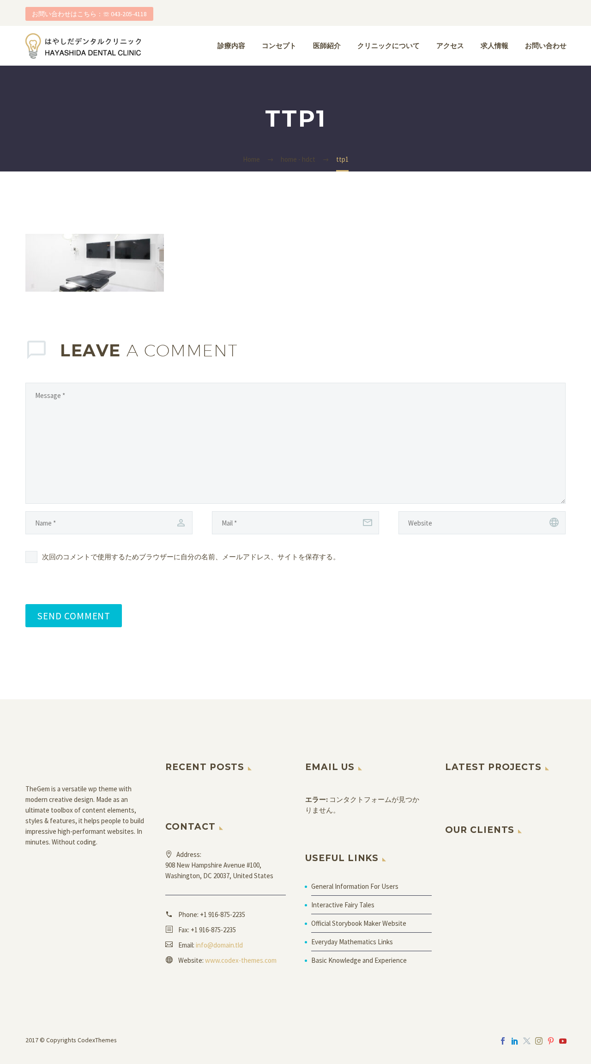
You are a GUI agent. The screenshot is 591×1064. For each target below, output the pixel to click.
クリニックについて (388, 45)
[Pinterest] (551, 1041)
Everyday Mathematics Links (352, 941)
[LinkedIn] (515, 1041)
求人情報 (494, 45)
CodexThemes (97, 1040)
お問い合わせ (546, 45)
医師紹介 (327, 45)
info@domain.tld (219, 945)
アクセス (450, 45)
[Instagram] (539, 1041)
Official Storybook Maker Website (358, 923)
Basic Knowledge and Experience (359, 960)
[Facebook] (503, 1041)
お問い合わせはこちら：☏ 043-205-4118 (89, 14)
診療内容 (231, 45)
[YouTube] (563, 1041)
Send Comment (73, 615)
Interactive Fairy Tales (342, 904)
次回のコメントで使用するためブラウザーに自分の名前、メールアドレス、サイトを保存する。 (191, 556)
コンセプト (279, 45)
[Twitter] (527, 1041)
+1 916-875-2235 (222, 914)
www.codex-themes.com (241, 960)
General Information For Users (354, 886)
